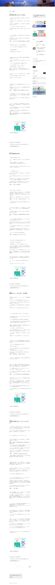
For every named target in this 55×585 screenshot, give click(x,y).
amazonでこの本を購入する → (14, 132)
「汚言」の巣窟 (15, 488)
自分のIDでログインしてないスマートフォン (19, 234)
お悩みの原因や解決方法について (15, 146)
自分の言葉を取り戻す (14, 153)
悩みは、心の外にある (16, 3)
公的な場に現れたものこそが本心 (17, 15)
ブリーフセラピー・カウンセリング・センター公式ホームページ (19, 144)
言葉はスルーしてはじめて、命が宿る (18, 293)
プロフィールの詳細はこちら (40, 54)
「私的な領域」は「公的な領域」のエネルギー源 (20, 453)
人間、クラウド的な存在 (16, 184)
